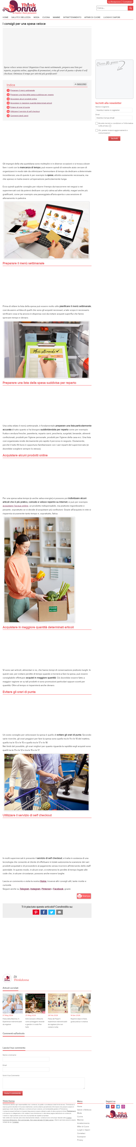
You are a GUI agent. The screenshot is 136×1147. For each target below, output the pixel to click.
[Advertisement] (47, 47)
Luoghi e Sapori (111, 17)
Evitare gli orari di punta (20, 107)
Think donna (20, 7)
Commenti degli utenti (19, 116)
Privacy (80, 1140)
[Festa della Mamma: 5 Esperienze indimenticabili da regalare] (13, 1003)
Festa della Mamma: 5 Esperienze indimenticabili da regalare (12, 1021)
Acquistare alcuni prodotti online (23, 99)
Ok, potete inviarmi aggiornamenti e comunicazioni (113, 131)
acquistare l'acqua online (15, 505)
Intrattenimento (72, 17)
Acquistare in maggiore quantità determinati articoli (31, 103)
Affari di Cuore (92, 17)
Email (5, 1065)
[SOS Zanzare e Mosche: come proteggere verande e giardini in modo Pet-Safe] (35, 1003)
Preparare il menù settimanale (22, 90)
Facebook (58, 889)
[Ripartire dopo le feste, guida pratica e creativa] (81, 1003)
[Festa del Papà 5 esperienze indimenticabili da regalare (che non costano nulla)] (58, 1003)
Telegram (24, 889)
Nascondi (81, 84)
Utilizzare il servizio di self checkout (25, 111)
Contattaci (127, 2)
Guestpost (81, 1137)
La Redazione (114, 2)
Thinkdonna (21, 979)
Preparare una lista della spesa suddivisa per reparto (32, 95)
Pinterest (46, 889)
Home (5, 17)
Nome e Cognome (102, 107)
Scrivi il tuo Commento (11, 1075)
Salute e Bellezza (21, 17)
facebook (44, 912)
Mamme (56, 17)
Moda (36, 17)
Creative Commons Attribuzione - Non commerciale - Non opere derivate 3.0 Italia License (37, 1119)
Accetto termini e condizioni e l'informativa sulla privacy (115, 124)
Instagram (35, 889)
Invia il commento (12, 1093)
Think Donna (117, 1114)
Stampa (86, 896)
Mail (59, 912)
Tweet (51, 912)
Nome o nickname (9, 1055)
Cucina (46, 17)
